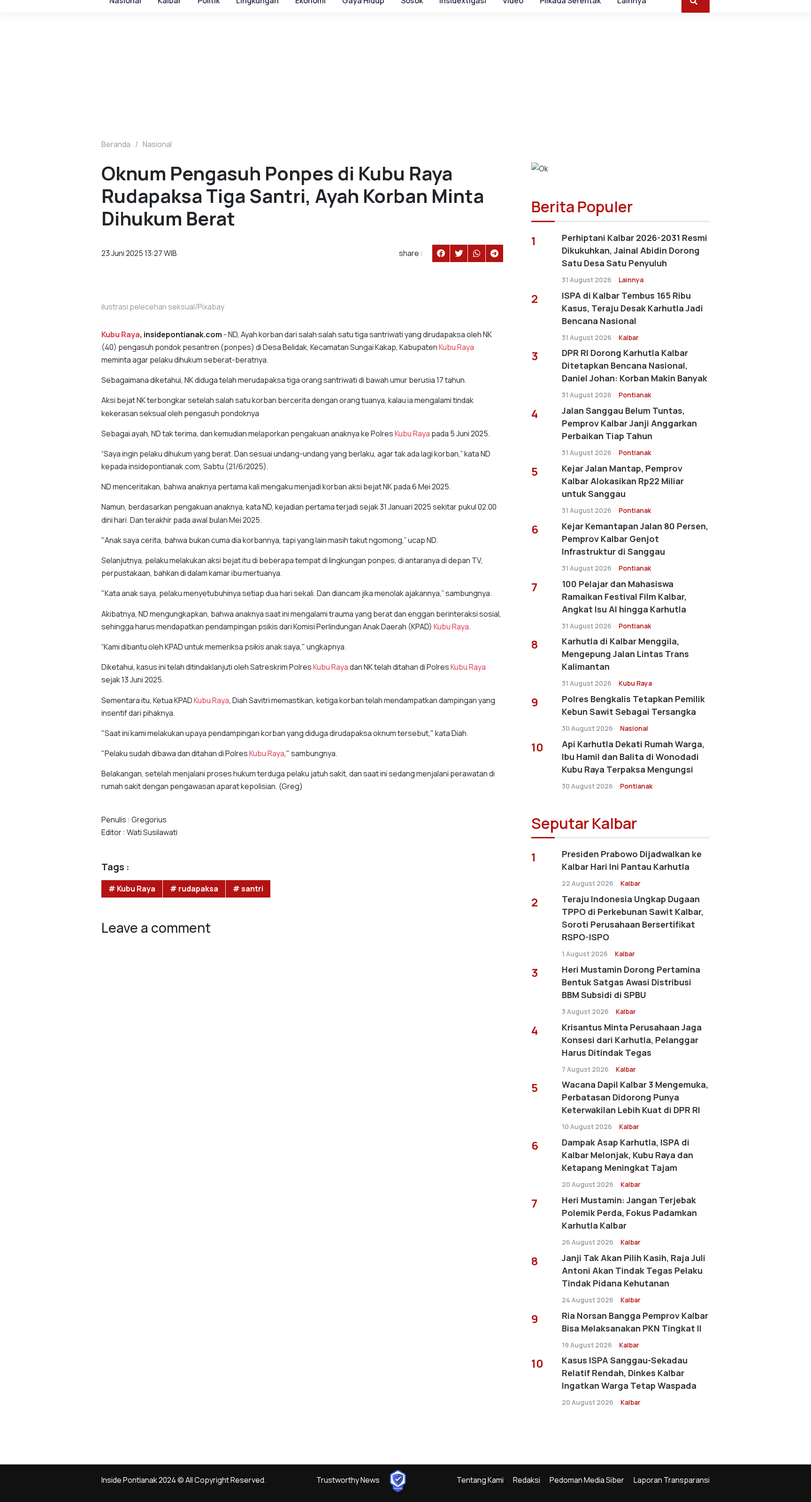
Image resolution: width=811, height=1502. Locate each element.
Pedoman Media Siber (587, 1480)
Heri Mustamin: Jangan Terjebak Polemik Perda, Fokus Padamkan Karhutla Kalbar (629, 1212)
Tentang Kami (480, 1480)
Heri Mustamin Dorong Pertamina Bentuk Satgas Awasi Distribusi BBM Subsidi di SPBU (631, 982)
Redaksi (526, 1480)
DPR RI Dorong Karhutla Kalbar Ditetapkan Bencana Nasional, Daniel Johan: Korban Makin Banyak (634, 365)
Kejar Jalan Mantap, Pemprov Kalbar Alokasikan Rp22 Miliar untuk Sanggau (623, 481)
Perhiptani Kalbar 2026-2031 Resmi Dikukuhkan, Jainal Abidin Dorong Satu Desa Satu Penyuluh (634, 250)
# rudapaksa (194, 888)
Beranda (115, 144)
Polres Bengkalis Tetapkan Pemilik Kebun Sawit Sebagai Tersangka (633, 705)
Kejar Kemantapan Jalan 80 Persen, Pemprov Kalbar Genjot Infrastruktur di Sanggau (635, 538)
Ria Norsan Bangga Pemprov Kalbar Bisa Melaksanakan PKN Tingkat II (635, 1322)
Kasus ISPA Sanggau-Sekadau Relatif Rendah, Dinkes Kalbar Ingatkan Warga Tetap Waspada (629, 1373)
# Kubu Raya (131, 888)
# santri (248, 888)
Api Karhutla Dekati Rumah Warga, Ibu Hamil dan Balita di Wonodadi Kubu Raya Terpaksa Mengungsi (633, 756)
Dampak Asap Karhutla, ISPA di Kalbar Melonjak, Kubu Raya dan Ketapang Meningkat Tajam (627, 1155)
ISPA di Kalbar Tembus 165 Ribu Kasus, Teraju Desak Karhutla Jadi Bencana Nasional (632, 308)
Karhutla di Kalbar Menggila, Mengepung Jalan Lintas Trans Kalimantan (625, 653)
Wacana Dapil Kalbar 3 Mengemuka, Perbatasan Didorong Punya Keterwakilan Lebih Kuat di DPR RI (635, 1097)
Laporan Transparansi (672, 1480)
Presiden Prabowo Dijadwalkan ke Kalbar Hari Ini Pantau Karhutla (632, 860)
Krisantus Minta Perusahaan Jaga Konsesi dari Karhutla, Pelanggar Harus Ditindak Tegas (632, 1040)
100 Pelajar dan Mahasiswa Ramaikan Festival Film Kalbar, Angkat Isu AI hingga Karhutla (624, 596)
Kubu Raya (120, 334)
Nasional (157, 144)
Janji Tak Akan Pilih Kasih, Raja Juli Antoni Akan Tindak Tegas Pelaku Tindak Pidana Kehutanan (633, 1270)
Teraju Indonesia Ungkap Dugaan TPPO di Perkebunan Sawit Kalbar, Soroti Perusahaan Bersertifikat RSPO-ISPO (633, 918)
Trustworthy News (348, 1480)
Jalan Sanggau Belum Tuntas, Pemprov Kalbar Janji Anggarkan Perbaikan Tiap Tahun (629, 423)
